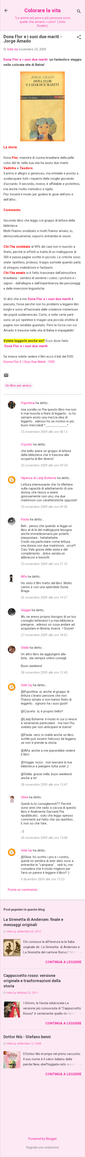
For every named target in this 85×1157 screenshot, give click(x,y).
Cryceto (26, 444)
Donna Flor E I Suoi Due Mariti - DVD (29, 362)
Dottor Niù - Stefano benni (27, 1036)
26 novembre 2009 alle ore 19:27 (44, 597)
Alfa (24, 576)
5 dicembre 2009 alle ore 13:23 (43, 879)
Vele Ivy (26, 685)
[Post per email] (6, 377)
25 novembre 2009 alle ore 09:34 (44, 465)
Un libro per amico (18, 385)
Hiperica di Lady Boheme (38, 478)
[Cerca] (79, 12)
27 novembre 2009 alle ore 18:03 (44, 635)
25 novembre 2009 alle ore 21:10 (44, 564)
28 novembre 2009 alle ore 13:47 (44, 785)
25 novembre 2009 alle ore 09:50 (44, 507)
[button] (79, 37)
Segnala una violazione (42, 1147)
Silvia (24, 797)
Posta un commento (22, 890)
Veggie (26, 610)
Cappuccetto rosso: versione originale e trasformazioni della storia (32, 980)
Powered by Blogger (42, 1139)
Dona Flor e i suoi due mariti (25, 59)
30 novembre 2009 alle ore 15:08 (44, 838)
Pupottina (28, 403)
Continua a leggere (63, 962)
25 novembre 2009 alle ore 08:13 (44, 432)
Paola (25, 519)
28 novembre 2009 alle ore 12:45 (44, 672)
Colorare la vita (42, 10)
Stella (25, 648)
